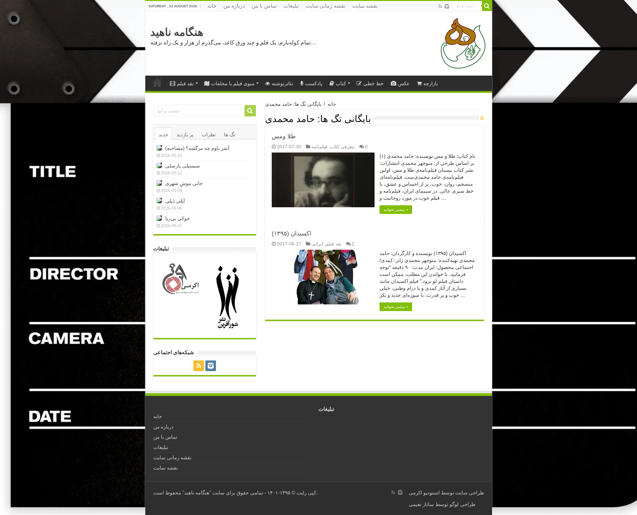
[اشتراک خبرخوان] (482, 118)
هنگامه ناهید (176, 32)
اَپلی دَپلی (175, 201)
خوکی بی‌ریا (177, 218)
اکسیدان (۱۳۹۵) (291, 233)
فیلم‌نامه (319, 146)
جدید (163, 134)
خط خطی (373, 83)
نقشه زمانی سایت (325, 6)
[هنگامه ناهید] (461, 43)
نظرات (209, 134)
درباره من (234, 6)
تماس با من (264, 6)
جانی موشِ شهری (184, 183)
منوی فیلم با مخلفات (232, 83)
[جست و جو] (487, 6)
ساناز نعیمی (421, 504)
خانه (212, 6)
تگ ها (229, 134)
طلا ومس (284, 136)
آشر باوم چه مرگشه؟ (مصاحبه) (197, 148)
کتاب (341, 83)
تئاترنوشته (282, 83)
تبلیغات (291, 6)
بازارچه (430, 83)
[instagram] (447, 6)
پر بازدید (185, 134)
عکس (404, 83)
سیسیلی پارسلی (182, 165)
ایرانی (317, 243)
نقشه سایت (365, 6)
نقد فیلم (185, 83)
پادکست (313, 83)
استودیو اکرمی (424, 492)
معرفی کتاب (342, 146)
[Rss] (440, 6)
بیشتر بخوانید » (396, 209)
